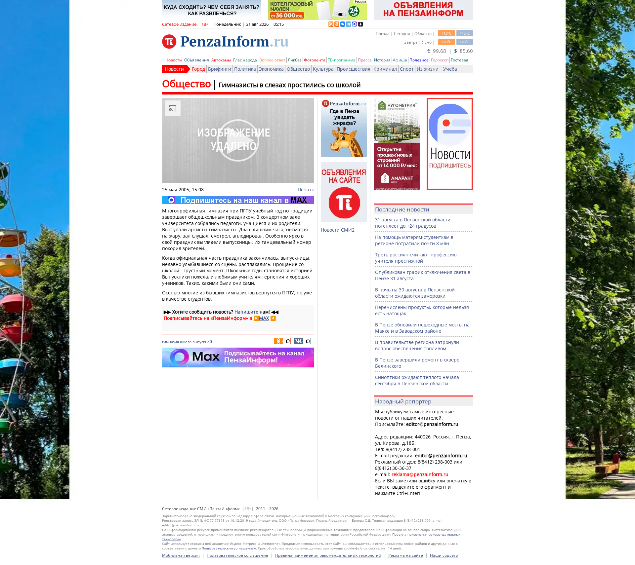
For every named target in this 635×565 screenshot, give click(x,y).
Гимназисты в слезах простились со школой (290, 84)
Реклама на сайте (405, 555)
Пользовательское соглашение (237, 555)
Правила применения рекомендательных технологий (328, 555)
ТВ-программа (342, 60)
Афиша (400, 60)
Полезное (419, 60)
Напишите (246, 312)
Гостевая (459, 60)
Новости (173, 60)
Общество (298, 69)
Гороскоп (439, 60)
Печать (306, 189)
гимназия (170, 341)
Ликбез (295, 60)
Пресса (365, 60)
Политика (245, 69)
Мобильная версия (181, 555)
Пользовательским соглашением (229, 548)
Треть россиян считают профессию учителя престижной (416, 257)
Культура (323, 69)
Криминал (385, 69)
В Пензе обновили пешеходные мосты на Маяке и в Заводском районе (422, 327)
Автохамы (221, 60)
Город (198, 69)
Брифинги (219, 69)
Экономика (271, 69)
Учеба (450, 69)
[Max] (238, 200)
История (382, 60)
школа (185, 341)
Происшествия (353, 69)
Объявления (196, 60)
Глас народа (245, 60)
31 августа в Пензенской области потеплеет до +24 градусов (412, 222)
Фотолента (314, 60)
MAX (264, 318)
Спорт (407, 69)
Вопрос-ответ (272, 60)
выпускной (202, 341)
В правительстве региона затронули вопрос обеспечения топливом (417, 345)
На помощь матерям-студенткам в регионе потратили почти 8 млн (414, 240)
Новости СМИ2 (338, 230)
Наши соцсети (444, 555)
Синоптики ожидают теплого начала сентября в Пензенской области (417, 380)
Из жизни (428, 69)
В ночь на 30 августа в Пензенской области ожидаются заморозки (415, 292)
